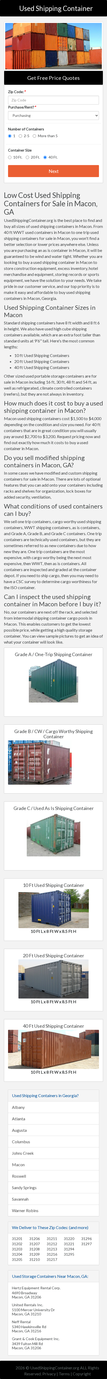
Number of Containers (26, 129)
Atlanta (18, 1118)
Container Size (20, 150)
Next (54, 171)
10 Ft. (17, 157)
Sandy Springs (24, 1187)
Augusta (19, 1130)
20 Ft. (35, 157)
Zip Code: (16, 91)
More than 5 (48, 136)
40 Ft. (53, 157)
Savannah (20, 1198)
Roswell (19, 1176)
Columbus (21, 1141)
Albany (18, 1107)
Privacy (49, 1373)
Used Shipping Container (56, 8)
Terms (64, 1373)
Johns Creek (23, 1153)
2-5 (26, 136)
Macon (18, 1164)
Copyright (82, 1373)
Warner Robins (25, 1210)
